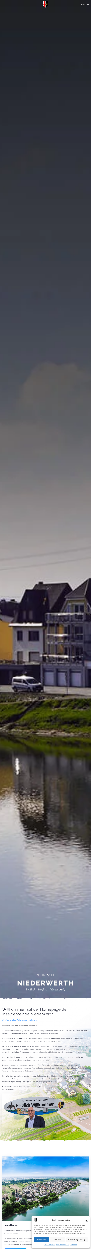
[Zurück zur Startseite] (45, 4)
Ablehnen (57, 1240)
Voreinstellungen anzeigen (77, 1240)
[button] (86, 1220)
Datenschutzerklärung (62, 1245)
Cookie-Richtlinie (49, 1245)
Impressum (73, 1245)
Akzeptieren (41, 1240)
